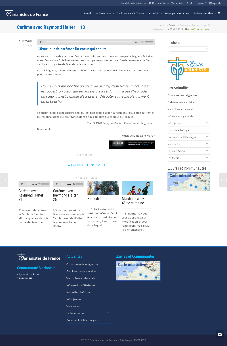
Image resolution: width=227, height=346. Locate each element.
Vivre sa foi (174, 144)
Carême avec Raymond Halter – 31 (32, 195)
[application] (96, 42)
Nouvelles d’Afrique (179, 130)
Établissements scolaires (181, 102)
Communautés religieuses (182, 95)
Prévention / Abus (204, 13)
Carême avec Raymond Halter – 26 (67, 195)
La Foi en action (75, 313)
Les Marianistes (103, 13)
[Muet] (142, 42)
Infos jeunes (175, 123)
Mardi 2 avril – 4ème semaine (133, 200)
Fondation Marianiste (133, 3)
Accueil (87, 13)
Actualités (154, 13)
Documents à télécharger (182, 137)
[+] (103, 188)
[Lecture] (40, 42)
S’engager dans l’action (177, 13)
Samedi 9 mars (98, 198)
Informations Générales (80, 285)
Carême (28, 45)
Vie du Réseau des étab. (181, 109)
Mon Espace (196, 3)
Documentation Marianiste (167, 3)
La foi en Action (176, 151)
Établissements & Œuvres (130, 13)
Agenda (216, 3)
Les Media (173, 158)
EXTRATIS (140, 340)
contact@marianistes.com (198, 29)
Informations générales (181, 116)
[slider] (149, 42)
